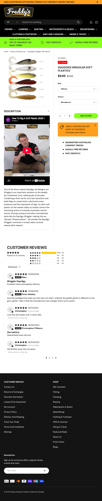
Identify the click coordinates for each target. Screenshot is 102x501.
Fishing (56, 392)
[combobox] (43, 22)
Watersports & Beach (63, 407)
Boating (56, 402)
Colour (61, 97)
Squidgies (62, 58)
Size (59, 83)
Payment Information (13, 397)
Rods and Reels (60, 432)
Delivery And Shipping (14, 417)
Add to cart (86, 116)
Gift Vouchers (59, 387)
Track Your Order (11, 422)
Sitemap (8, 432)
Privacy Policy (10, 412)
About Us (57, 437)
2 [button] (49, 358)
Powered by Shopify (37, 492)
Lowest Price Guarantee (15, 402)
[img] (21, 274)
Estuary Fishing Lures (17, 52)
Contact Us (9, 387)
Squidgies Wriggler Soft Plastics (39, 52)
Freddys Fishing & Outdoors (19, 492)
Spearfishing (58, 412)
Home (6, 52)
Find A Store (58, 442)
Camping (57, 397)
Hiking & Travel (60, 427)
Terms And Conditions (14, 427)
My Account (9, 407)
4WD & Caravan (60, 422)
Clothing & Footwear (62, 417)
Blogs (55, 447)
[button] (96, 22)
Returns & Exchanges (13, 392)
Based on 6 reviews (16, 255)
